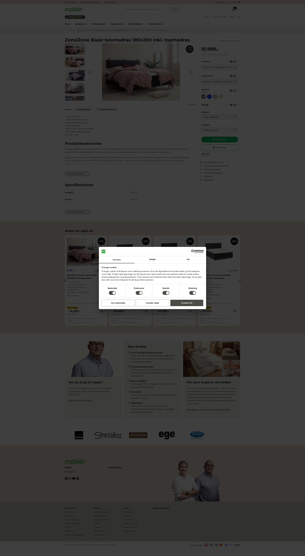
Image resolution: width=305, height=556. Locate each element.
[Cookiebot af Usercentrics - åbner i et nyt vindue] (193, 251)
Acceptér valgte (152, 303)
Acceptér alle (186, 303)
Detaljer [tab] (152, 259)
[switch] (139, 293)
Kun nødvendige (118, 303)
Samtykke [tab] (117, 260)
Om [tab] (188, 259)
